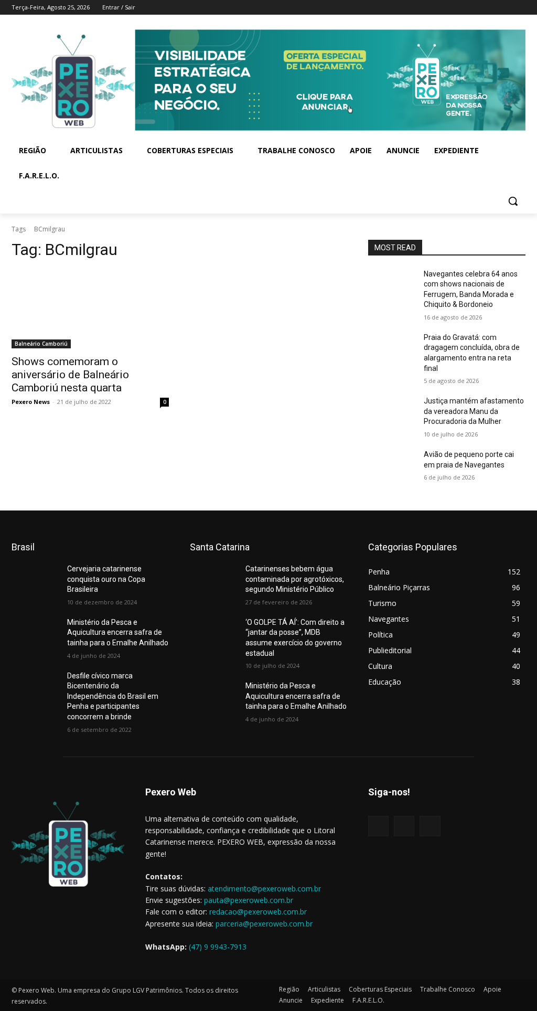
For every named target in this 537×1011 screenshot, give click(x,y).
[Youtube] (519, 8)
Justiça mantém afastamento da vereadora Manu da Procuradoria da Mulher (474, 411)
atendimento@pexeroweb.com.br (264, 888)
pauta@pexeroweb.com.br (248, 900)
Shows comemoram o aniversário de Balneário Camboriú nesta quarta (70, 374)
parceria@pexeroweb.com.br (264, 924)
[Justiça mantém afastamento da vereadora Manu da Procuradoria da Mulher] (391, 412)
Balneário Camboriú (41, 343)
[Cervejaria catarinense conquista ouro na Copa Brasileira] (35, 580)
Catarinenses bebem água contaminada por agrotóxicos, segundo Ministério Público (294, 579)
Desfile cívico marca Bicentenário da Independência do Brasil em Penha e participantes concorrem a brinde (112, 696)
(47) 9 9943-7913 (217, 947)
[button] (512, 201)
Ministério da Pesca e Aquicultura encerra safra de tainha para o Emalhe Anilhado (117, 632)
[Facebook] (476, 8)
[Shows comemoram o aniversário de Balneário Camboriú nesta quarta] (90, 309)
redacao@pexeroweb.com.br (258, 912)
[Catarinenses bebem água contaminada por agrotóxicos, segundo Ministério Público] (213, 580)
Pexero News (31, 402)
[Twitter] (505, 8)
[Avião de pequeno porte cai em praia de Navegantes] (391, 466)
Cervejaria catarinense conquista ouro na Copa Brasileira (106, 579)
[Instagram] (491, 8)
